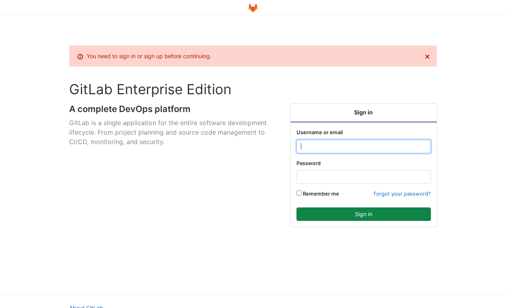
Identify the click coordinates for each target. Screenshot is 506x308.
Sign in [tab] (363, 112)
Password (308, 163)
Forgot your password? (402, 193)
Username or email (319, 132)
